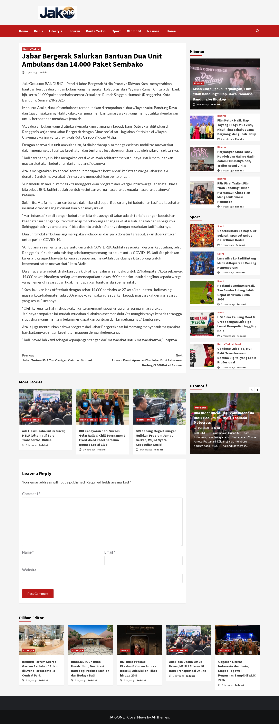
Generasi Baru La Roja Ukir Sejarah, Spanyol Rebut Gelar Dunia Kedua (236, 235)
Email (109, 552)
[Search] (257, 31)
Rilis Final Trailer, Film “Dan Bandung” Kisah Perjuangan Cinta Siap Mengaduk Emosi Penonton (233, 192)
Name (28, 552)
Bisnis (38, 31)
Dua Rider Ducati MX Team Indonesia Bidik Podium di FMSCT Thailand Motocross (224, 418)
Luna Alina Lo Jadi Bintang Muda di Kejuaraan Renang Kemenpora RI (236, 263)
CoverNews (136, 717)
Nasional (154, 31)
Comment (31, 493)
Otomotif (134, 31)
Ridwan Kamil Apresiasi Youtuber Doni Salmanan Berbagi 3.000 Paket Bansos (147, 360)
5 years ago (32, 72)
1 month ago (228, 245)
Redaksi (44, 72)
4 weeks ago (227, 206)
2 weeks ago (89, 449)
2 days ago (31, 680)
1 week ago (204, 427)
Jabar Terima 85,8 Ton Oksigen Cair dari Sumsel (57, 357)
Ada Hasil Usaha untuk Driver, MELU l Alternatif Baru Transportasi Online (43, 435)
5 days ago (227, 684)
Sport (116, 31)
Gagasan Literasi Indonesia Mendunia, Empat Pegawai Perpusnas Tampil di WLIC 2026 (237, 671)
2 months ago (228, 304)
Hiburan (74, 31)
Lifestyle (55, 31)
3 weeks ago (146, 449)
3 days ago (31, 445)
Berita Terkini (96, 31)
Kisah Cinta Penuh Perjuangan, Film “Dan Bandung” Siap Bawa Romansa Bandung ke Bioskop (223, 94)
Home (23, 31)
